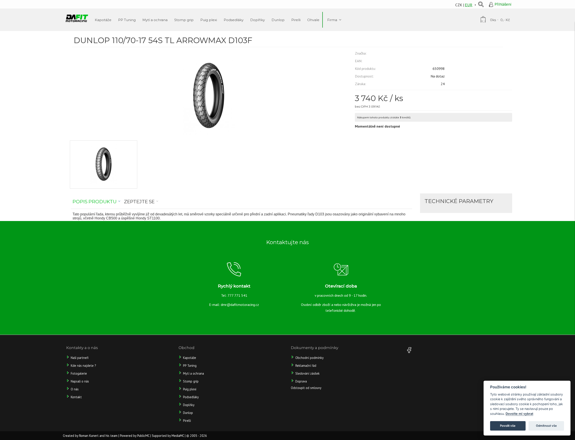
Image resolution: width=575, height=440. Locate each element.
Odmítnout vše (546, 425)
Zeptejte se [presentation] (139, 201)
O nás (75, 389)
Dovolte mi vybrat (519, 414)
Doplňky (189, 405)
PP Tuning (190, 365)
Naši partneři (79, 358)
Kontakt (76, 397)
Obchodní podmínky (309, 358)
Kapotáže (189, 358)
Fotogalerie (79, 373)
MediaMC (178, 435)
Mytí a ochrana (193, 373)
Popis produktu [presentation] (95, 201)
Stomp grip (191, 381)
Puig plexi (189, 389)
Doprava (301, 381)
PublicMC (143, 435)
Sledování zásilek (307, 373)
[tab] (96, 202)
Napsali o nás (80, 381)
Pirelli (187, 420)
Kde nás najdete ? (83, 365)
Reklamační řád (305, 365)
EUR (468, 4)
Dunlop (188, 413)
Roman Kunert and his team (98, 435)
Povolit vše (507, 425)
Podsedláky (191, 397)
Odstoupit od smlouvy (306, 388)
